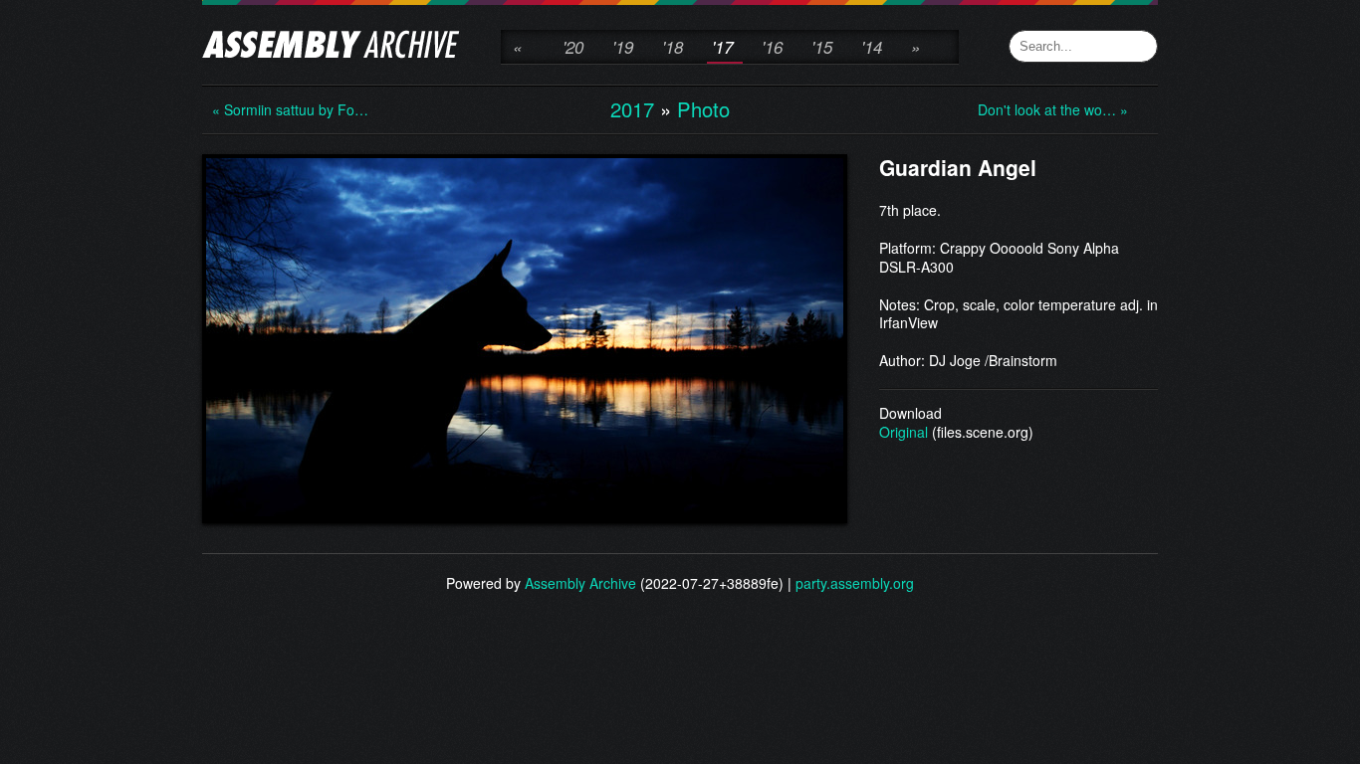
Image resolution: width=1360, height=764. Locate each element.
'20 (573, 47)
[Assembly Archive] (331, 47)
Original (903, 432)
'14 (871, 47)
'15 (821, 47)
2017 (632, 109)
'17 (722, 47)
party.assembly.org (854, 583)
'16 (772, 47)
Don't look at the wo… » (1053, 109)
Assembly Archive (580, 583)
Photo (703, 109)
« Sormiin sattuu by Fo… (290, 109)
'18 (672, 47)
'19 (622, 47)
